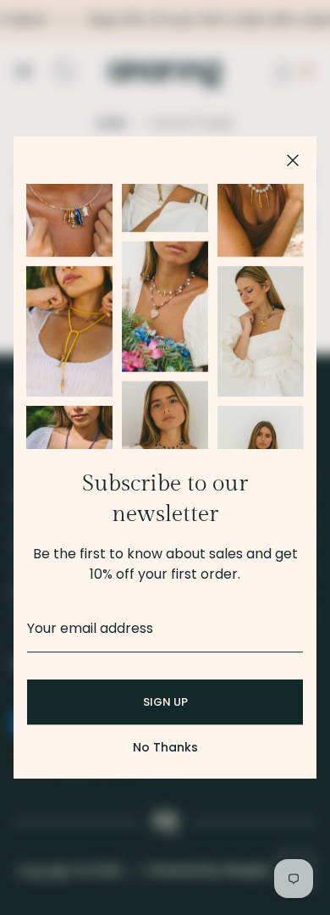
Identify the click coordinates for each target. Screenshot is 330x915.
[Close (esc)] (293, 160)
